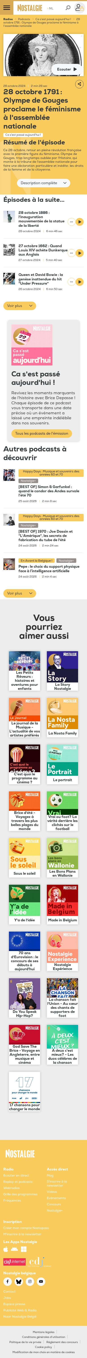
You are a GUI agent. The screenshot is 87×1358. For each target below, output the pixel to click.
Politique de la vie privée (25, 1342)
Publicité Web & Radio (20, 1310)
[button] (43, 183)
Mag (50, 1175)
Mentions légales (43, 1332)
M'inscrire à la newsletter (22, 1234)
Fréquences (12, 1200)
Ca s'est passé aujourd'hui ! (53, 19)
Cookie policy (43, 1347)
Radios (8, 19)
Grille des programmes (20, 1194)
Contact (9, 1291)
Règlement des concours (62, 1342)
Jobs (7, 1298)
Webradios (11, 1188)
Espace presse (14, 1304)
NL (50, 8)
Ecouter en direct (16, 1175)
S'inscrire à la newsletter (57, 1183)
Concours (54, 1204)
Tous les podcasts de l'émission (41, 433)
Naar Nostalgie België (19, 1316)
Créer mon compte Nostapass (26, 1228)
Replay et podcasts (18, 1182)
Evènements (56, 1198)
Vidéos (52, 1192)
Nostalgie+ (55, 1210)
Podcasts (24, 19)
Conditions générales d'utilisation (43, 1337)
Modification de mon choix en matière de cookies (43, 1352)
